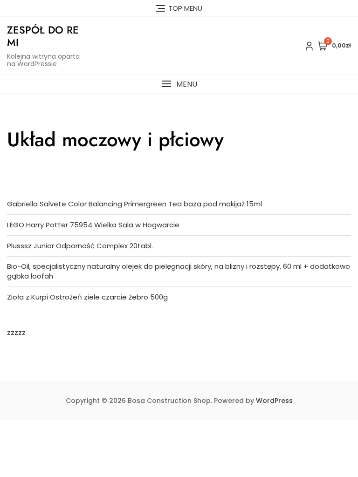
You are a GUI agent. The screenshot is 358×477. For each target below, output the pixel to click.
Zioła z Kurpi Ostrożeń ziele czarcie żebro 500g (87, 297)
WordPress (274, 400)
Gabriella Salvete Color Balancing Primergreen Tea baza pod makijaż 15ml (134, 204)
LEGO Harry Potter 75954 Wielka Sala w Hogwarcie (93, 225)
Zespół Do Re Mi (43, 35)
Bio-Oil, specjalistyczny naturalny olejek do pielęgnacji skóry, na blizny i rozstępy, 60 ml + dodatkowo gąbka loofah (178, 271)
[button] (179, 84)
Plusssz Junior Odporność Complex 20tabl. (80, 246)
